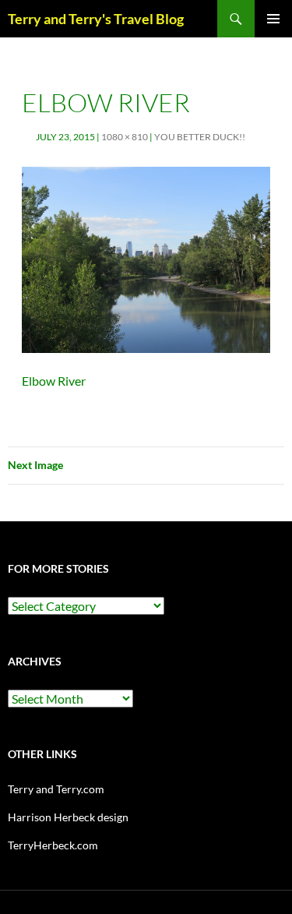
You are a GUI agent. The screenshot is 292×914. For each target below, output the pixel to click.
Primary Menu (273, 18)
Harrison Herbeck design (68, 817)
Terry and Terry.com (56, 789)
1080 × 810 (124, 137)
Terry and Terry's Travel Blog (96, 18)
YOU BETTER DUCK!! (199, 137)
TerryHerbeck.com (53, 845)
